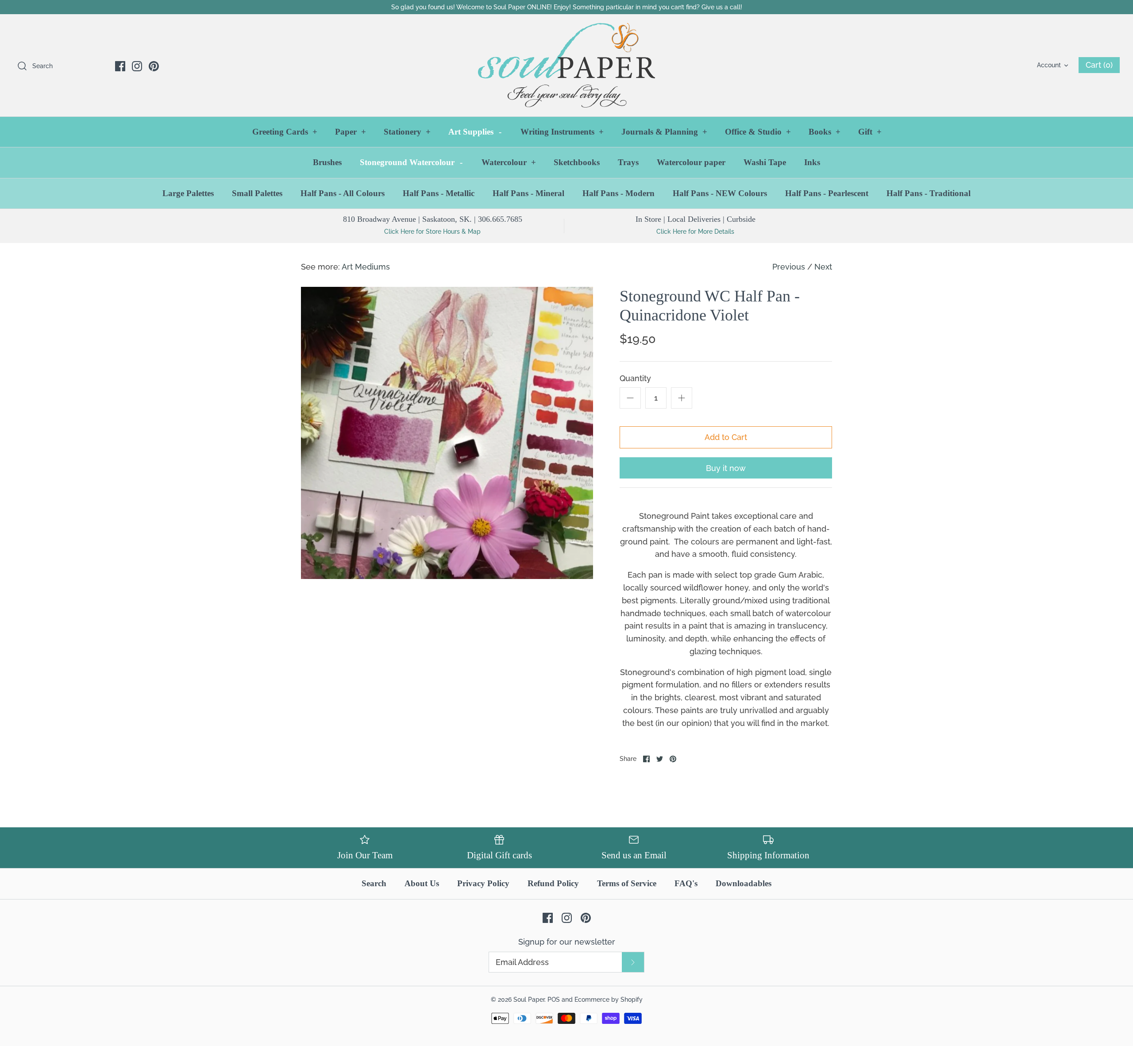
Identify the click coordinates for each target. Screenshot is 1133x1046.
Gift (870, 131)
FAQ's (686, 883)
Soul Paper (528, 999)
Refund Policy (553, 883)
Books (824, 131)
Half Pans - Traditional (928, 193)
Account (1049, 65)
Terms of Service (626, 883)
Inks (812, 162)
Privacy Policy (483, 883)
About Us (422, 883)
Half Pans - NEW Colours (720, 193)
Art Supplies (474, 131)
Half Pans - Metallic (438, 193)
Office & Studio (758, 131)
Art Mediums (366, 266)
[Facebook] (120, 66)
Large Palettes (188, 193)
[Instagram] (137, 66)
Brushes (327, 162)
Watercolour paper (691, 162)
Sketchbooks (577, 162)
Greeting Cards (284, 131)
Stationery (407, 131)
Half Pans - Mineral (528, 193)
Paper (350, 131)
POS (553, 999)
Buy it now (726, 468)
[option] (447, 433)
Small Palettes (257, 193)
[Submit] (633, 962)
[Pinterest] (154, 66)
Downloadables (743, 883)
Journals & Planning (664, 131)
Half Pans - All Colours (343, 193)
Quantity (635, 378)
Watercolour (509, 162)
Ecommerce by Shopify (608, 999)
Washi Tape (765, 162)
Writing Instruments (562, 131)
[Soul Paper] (566, 65)
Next (823, 266)
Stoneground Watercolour (411, 162)
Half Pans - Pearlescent (826, 193)
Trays (628, 162)
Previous (788, 266)
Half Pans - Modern (618, 193)
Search (374, 883)
